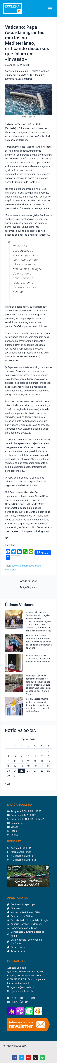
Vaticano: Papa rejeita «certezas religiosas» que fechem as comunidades (38, 658)
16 (8, 766)
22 (48, 766)
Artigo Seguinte (28, 587)
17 (15, 766)
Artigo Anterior (28, 581)
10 (15, 761)
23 (8, 770)
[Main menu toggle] (50, 8)
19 (28, 766)
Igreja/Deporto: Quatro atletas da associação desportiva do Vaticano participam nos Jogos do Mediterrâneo (38, 704)
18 (22, 766)
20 (35, 766)
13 (35, 761)
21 (42, 766)
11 (22, 761)
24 (15, 770)
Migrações (28, 565)
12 (28, 761)
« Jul (7, 783)
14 (42, 761)
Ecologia (16, 565)
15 (48, 761)
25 (21, 770)
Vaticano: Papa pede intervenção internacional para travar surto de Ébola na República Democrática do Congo (39, 641)
